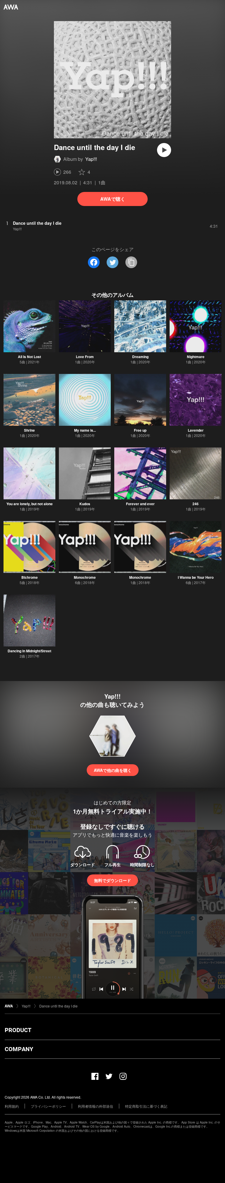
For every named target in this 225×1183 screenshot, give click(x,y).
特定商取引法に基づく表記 (146, 1106)
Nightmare (195, 356)
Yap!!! (91, 159)
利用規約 (12, 1106)
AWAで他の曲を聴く (113, 770)
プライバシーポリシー (48, 1106)
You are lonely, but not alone (29, 503)
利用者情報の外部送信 (95, 1106)
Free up (140, 430)
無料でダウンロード (112, 880)
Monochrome (85, 577)
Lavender (196, 430)
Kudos (84, 503)
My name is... (85, 430)
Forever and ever (140, 503)
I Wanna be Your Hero (196, 577)
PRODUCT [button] (18, 1030)
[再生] (164, 150)
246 (195, 503)
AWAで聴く (112, 198)
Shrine (29, 430)
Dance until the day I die (58, 1005)
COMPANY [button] (19, 1049)
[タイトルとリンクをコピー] (131, 262)
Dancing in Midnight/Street (29, 650)
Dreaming (140, 356)
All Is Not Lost (29, 356)
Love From (85, 356)
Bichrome (29, 577)
